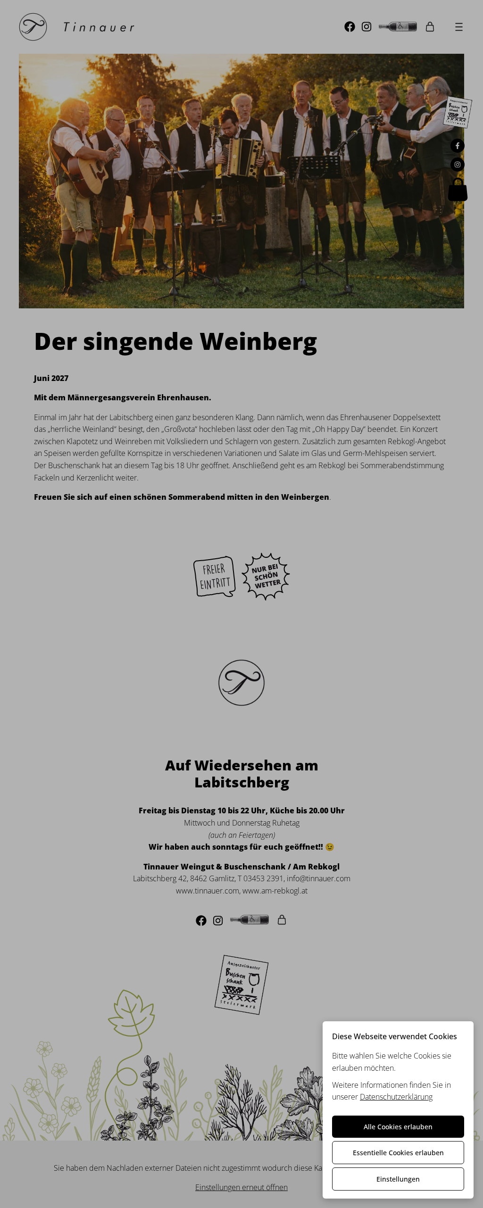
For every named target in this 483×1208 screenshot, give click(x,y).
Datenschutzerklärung (396, 1097)
